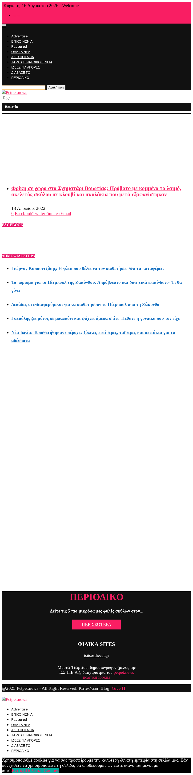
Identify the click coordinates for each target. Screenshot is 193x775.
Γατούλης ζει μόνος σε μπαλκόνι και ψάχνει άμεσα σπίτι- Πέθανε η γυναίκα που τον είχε (95, 318)
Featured (19, 47)
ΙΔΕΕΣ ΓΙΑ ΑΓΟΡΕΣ (25, 67)
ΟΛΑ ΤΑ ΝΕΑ (20, 52)
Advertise (19, 36)
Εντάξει (19, 770)
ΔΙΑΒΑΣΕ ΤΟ (20, 73)
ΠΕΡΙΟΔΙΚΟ (20, 78)
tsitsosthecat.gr (96, 655)
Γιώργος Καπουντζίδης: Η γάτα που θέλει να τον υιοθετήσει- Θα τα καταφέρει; (87, 268)
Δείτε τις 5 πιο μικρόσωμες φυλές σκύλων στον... (96, 611)
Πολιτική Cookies (42, 770)
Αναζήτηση (56, 87)
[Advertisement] (96, 147)
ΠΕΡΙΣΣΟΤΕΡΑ (96, 624)
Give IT (119, 688)
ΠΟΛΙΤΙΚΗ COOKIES (96, 677)
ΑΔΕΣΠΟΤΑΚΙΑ (22, 57)
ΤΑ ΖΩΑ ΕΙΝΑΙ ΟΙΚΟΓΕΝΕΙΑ (31, 62)
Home (16, 15)
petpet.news (124, 672)
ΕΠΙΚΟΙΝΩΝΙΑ (21, 42)
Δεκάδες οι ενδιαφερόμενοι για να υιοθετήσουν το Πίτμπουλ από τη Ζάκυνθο (85, 304)
